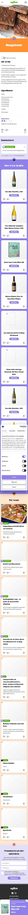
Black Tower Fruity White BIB (14, 262)
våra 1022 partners (10, 438)
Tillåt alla (14, 477)
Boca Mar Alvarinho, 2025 (14, 192)
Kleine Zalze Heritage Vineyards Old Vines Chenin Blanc (14, 372)
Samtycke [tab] (4, 430)
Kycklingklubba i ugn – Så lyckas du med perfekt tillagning (12, 601)
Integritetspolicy (14, 898)
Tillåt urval (14, 482)
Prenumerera (14, 878)
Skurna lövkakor (8, 763)
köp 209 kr (14, 266)
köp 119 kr (14, 232)
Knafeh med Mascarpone (11, 564)
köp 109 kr (14, 195)
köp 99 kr (14, 302)
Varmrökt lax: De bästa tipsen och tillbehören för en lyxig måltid (13, 641)
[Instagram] (15, 893)
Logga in (3, 155)
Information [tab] (12, 430)
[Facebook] (12, 893)
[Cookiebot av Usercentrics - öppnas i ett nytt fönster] (20, 427)
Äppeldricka (7, 830)
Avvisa (14, 487)
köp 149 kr (14, 378)
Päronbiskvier (8, 797)
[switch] (24, 461)
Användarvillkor (14, 896)
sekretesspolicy (8, 873)
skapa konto (11, 155)
